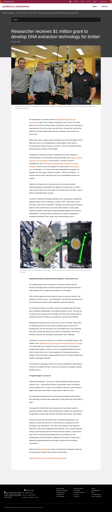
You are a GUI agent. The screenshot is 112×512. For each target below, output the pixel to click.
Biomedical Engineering (9, 13)
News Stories (33, 13)
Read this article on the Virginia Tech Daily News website (47, 458)
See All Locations (29, 495)
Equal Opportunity (96, 490)
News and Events (25, 13)
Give (88, 1)
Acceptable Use (60, 494)
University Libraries (78, 488)
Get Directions (28, 492)
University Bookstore (96, 494)
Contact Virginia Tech (30, 497)
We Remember (60, 496)
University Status (60, 488)
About (18, 13)
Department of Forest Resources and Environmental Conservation (60, 343)
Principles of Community (62, 490)
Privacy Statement (60, 492)
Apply (76, 1)
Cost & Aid (76, 494)
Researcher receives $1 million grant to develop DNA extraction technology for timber (58, 13)
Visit (82, 1)
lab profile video (45, 449)
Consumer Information (79, 492)
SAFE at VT (77, 496)
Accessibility (77, 490)
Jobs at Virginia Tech (97, 496)
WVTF (93, 492)
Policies (93, 488)
